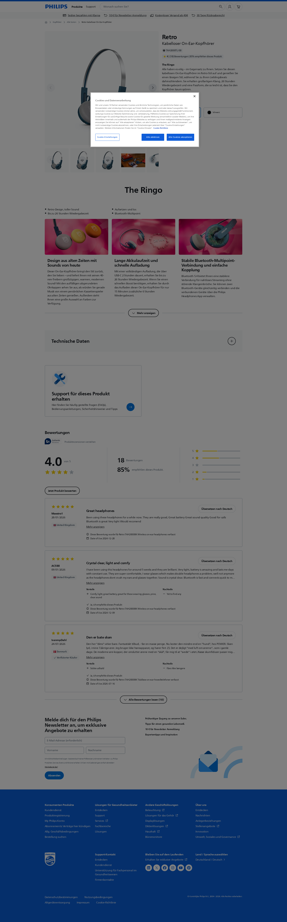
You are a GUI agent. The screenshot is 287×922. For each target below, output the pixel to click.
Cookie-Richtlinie (160, 128)
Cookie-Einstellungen (107, 137)
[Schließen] (194, 96)
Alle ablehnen (153, 137)
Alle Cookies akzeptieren (180, 137)
